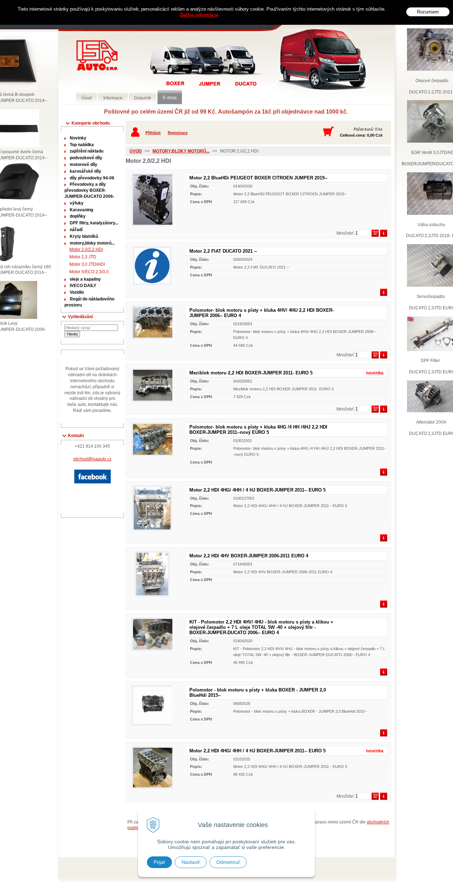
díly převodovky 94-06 (92, 178)
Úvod (136, 151)
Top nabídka (82, 144)
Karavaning (81, 209)
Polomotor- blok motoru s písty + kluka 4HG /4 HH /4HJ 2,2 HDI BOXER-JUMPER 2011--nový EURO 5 (258, 429)
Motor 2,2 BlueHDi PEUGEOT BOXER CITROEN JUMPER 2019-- (258, 177)
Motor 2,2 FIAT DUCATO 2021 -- (223, 251)
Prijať (159, 862)
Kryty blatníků (84, 236)
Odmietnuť (228, 862)
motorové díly (83, 164)
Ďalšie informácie (199, 15)
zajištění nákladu (86, 151)
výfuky (77, 203)
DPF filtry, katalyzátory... (94, 222)
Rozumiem (428, 12)
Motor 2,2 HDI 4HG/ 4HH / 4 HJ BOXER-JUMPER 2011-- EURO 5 (257, 490)
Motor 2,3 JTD (82, 256)
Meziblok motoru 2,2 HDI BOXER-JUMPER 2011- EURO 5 (250, 372)
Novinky (78, 138)
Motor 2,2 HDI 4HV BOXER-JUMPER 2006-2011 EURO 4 (248, 555)
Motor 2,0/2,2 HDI (86, 249)
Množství (345, 233)
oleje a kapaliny (85, 279)
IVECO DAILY (83, 285)
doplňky (78, 216)
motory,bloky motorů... (92, 243)
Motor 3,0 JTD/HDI (87, 264)
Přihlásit (153, 133)
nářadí (76, 229)
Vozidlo (77, 292)
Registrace (178, 133)
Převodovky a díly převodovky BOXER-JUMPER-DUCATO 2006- (89, 190)
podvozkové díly (86, 157)
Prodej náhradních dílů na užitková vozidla (97, 55)
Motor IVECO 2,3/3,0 (89, 271)
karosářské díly (85, 171)
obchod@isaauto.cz (92, 459)
